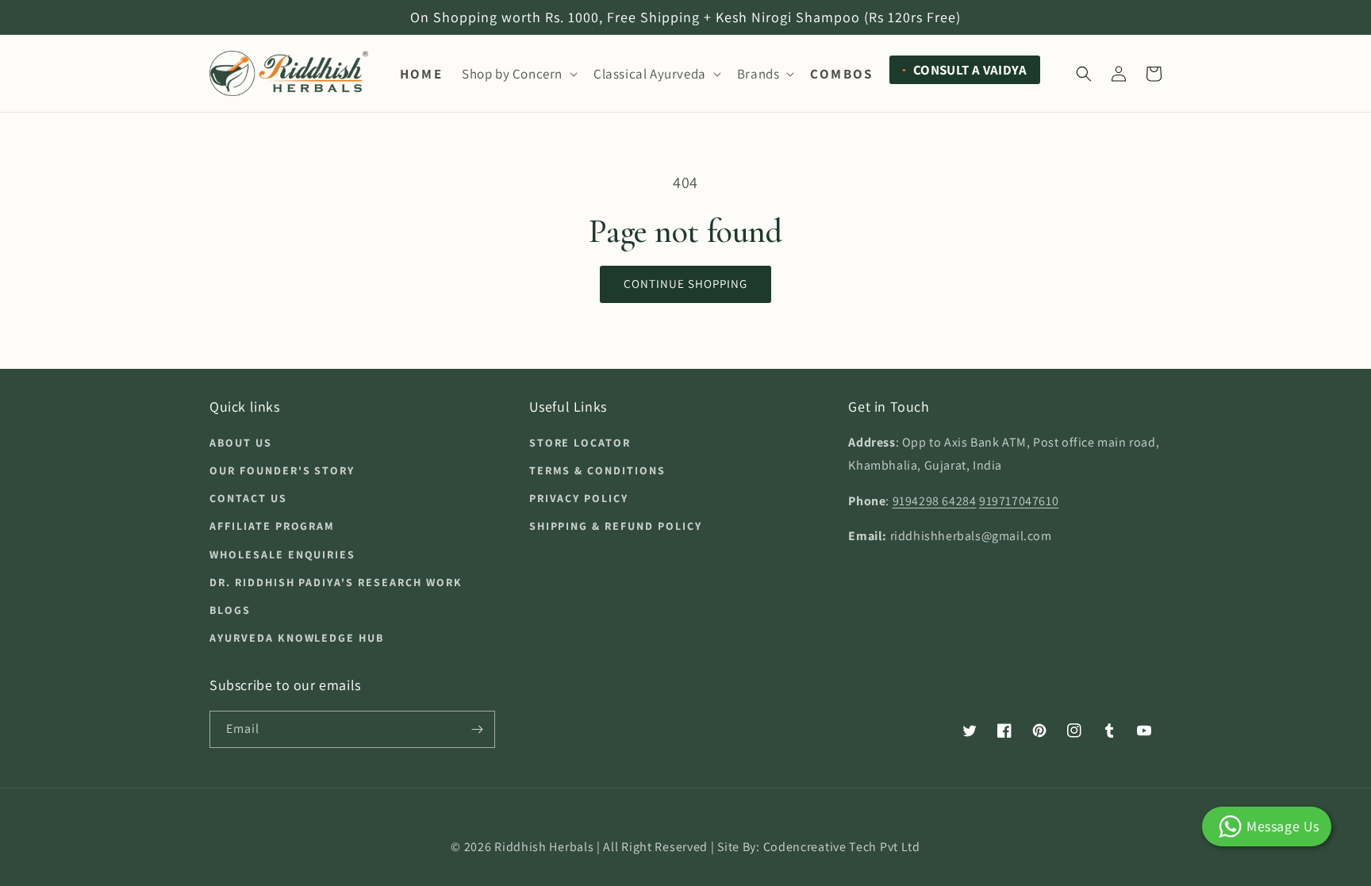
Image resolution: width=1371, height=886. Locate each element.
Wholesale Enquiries (282, 554)
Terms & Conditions (597, 470)
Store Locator (580, 442)
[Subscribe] (476, 729)
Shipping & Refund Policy (615, 526)
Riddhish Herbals (543, 846)
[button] (518, 74)
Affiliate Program (272, 526)
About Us (240, 442)
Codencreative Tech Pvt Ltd (841, 846)
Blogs (230, 610)
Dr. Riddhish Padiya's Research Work (336, 582)
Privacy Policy (578, 498)
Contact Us (248, 498)
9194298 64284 (935, 501)
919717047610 (1018, 501)
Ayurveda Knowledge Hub (296, 638)
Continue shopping (685, 283)
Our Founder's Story (282, 470)
